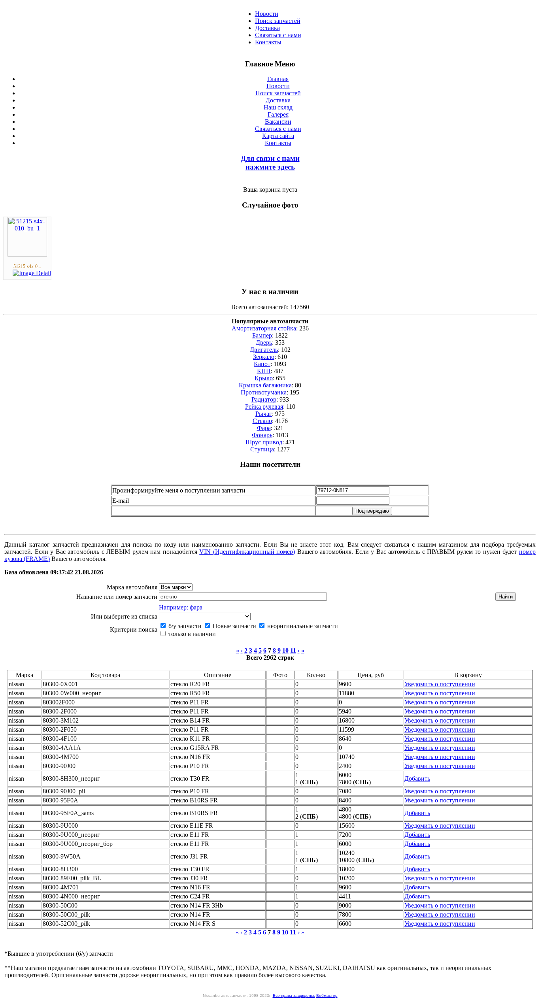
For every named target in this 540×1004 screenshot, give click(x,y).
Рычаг (263, 413)
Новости (266, 13)
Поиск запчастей (277, 20)
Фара (264, 428)
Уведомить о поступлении (439, 684)
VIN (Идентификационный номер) (247, 551)
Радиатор (263, 399)
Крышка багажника (265, 385)
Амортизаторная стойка (264, 328)
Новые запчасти (233, 626)
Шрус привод (263, 442)
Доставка (267, 28)
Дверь (264, 342)
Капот (262, 363)
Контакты (268, 42)
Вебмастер (327, 995)
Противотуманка (264, 392)
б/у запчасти (184, 626)
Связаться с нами (278, 35)
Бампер (262, 335)
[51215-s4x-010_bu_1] (27, 254)
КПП (264, 371)
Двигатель (264, 349)
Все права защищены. (294, 995)
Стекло (262, 420)
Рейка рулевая (264, 406)
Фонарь (262, 435)
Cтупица (262, 449)
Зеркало (263, 356)
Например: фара (180, 607)
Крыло (264, 378)
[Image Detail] (32, 273)
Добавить (417, 778)
